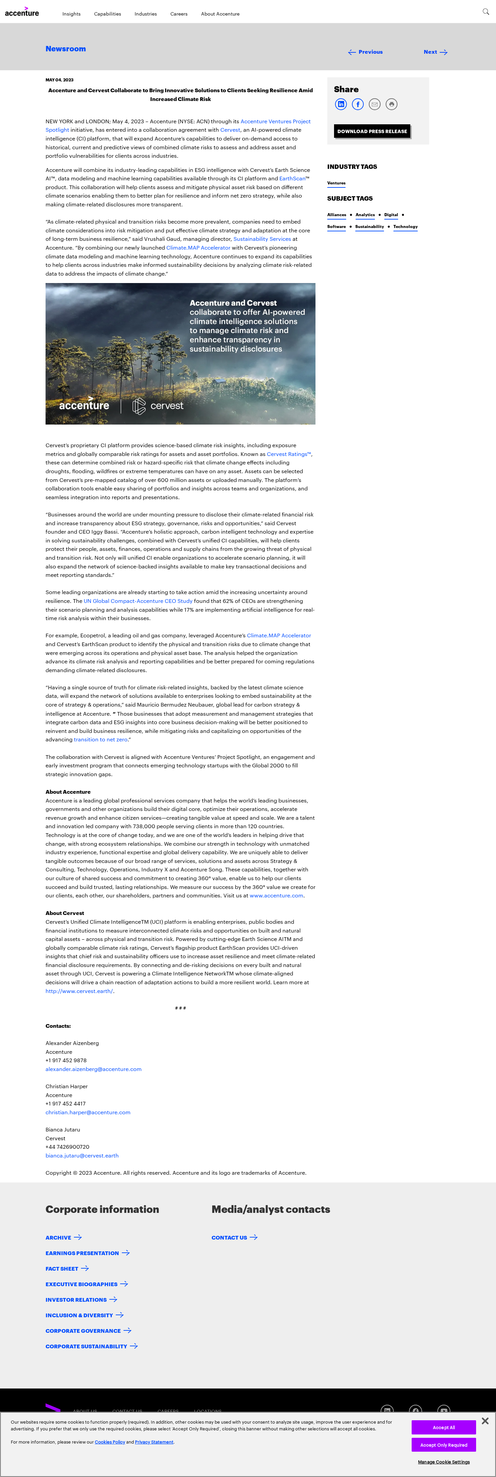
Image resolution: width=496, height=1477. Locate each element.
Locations (208, 1411)
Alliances (336, 214)
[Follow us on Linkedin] (387, 1411)
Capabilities (107, 13)
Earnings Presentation (82, 1252)
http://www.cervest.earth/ (79, 990)
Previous (371, 51)
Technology (405, 226)
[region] (248, 1444)
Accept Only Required (444, 1445)
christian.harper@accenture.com (88, 1112)
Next (430, 51)
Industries (146, 13)
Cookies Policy (110, 1441)
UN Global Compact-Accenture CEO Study (138, 600)
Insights (71, 13)
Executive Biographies (81, 1284)
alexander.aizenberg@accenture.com (94, 1068)
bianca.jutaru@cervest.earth (82, 1155)
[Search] (486, 11)
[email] (374, 108)
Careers (179, 13)
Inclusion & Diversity (79, 1315)
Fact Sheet (62, 1268)
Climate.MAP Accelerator (198, 247)
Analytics (365, 214)
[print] (391, 108)
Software (336, 226)
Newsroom (66, 49)
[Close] (485, 1421)
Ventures (336, 182)
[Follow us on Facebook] (415, 1411)
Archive (58, 1237)
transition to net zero (101, 739)
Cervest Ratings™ (289, 453)
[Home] (22, 11)
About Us (85, 1411)
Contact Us (229, 1237)
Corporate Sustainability (86, 1346)
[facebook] (357, 108)
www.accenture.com (276, 895)
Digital (391, 214)
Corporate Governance (83, 1330)
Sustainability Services (262, 238)
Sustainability (369, 226)
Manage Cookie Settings (444, 1461)
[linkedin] (341, 108)
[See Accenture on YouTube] (443, 1411)
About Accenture (220, 13)
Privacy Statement (154, 1441)
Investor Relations (76, 1299)
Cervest (230, 129)
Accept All (444, 1427)
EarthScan (292, 178)
